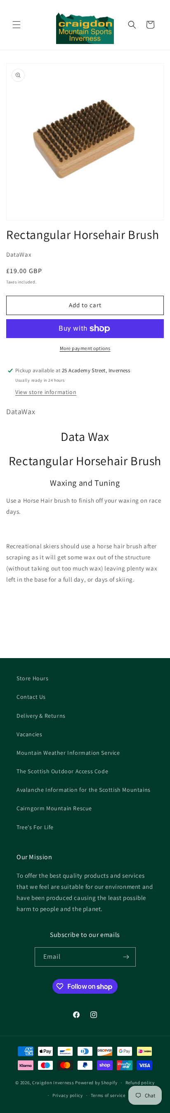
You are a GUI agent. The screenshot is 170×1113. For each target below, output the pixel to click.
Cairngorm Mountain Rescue (54, 808)
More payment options (85, 348)
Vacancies (29, 734)
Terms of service (108, 1095)
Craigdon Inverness (53, 1082)
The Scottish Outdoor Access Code (62, 771)
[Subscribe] (126, 957)
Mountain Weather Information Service (68, 752)
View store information (45, 392)
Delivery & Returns (41, 715)
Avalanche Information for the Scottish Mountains (84, 789)
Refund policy (140, 1082)
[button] (16, 25)
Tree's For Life (35, 827)
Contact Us (31, 696)
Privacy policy (67, 1095)
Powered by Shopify (96, 1082)
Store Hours (33, 678)
